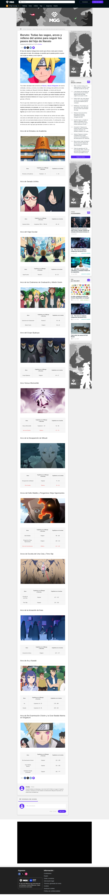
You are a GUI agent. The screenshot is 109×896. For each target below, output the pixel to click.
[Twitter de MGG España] (22, 874)
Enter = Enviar (53, 811)
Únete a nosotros (49, 878)
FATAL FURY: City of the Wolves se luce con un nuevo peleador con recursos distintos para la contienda (81, 100)
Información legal (49, 881)
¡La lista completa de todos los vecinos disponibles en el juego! (80, 297)
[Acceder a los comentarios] (33, 47)
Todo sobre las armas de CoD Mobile (79, 336)
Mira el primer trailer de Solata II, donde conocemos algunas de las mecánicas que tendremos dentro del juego (81, 143)
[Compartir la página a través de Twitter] (28, 47)
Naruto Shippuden (53, 85)
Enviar (62, 811)
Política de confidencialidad (52, 891)
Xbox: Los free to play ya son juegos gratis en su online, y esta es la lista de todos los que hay (81, 87)
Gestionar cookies (49, 888)
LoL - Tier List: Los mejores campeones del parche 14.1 (78, 250)
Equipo (46, 876)
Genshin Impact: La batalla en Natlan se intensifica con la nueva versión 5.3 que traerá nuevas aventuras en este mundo (81, 122)
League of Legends (85, 253)
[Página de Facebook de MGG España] (19, 874)
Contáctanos (47, 873)
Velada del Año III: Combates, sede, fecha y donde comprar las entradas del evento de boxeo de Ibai (80, 230)
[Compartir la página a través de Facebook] (25, 47)
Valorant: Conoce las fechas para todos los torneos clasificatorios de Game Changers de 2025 (80, 115)
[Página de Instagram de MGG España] (26, 874)
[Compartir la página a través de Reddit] (30, 47)
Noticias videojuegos (27, 29)
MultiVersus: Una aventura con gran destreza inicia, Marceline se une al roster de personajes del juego (81, 108)
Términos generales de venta (52, 883)
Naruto (44, 85)
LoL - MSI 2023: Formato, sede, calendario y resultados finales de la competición (80, 270)
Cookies (46, 886)
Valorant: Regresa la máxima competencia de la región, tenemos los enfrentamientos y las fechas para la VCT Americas (81, 136)
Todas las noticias (80, 157)
